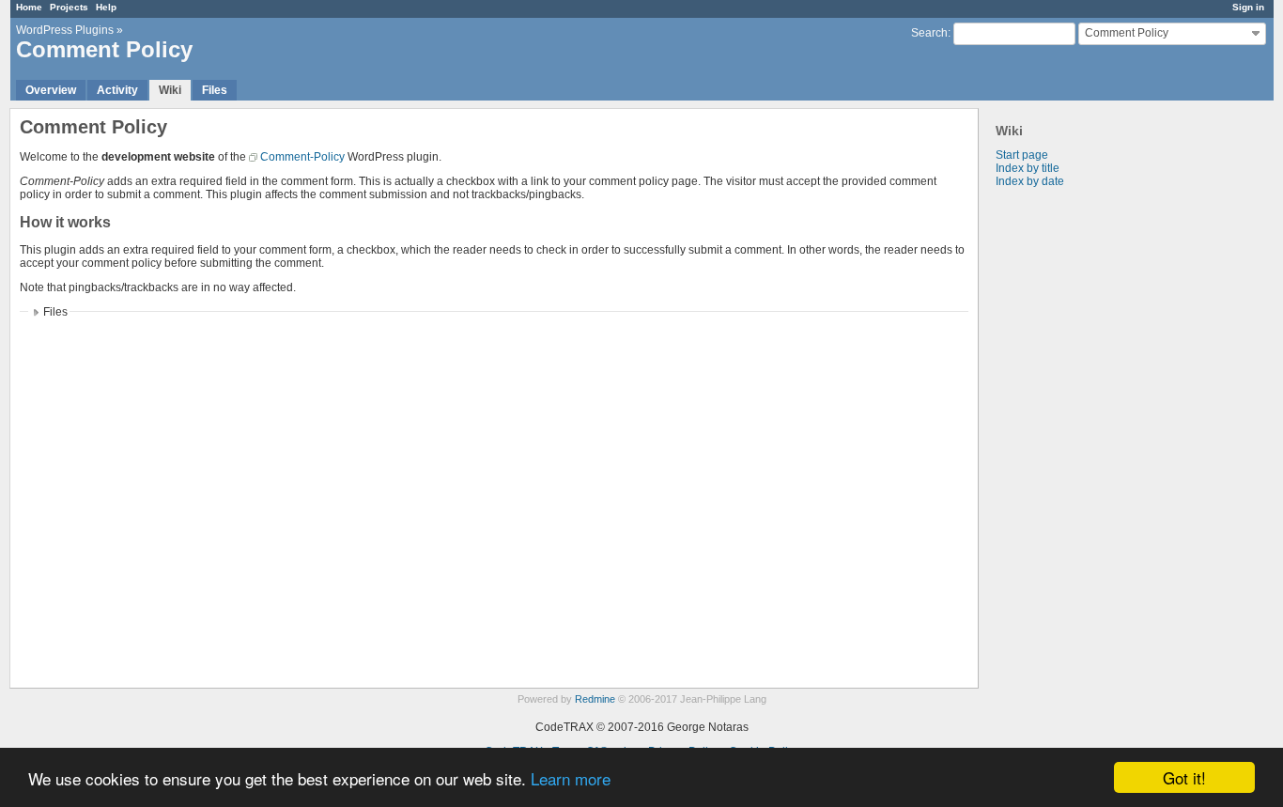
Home (29, 7)
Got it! (1184, 777)
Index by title (1027, 168)
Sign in (1248, 7)
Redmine (595, 699)
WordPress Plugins (65, 30)
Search (929, 32)
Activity (117, 90)
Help (106, 7)
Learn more (571, 778)
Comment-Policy (302, 156)
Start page (1022, 155)
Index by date (1030, 181)
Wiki (170, 90)
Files (214, 90)
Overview (50, 90)
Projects (69, 7)
